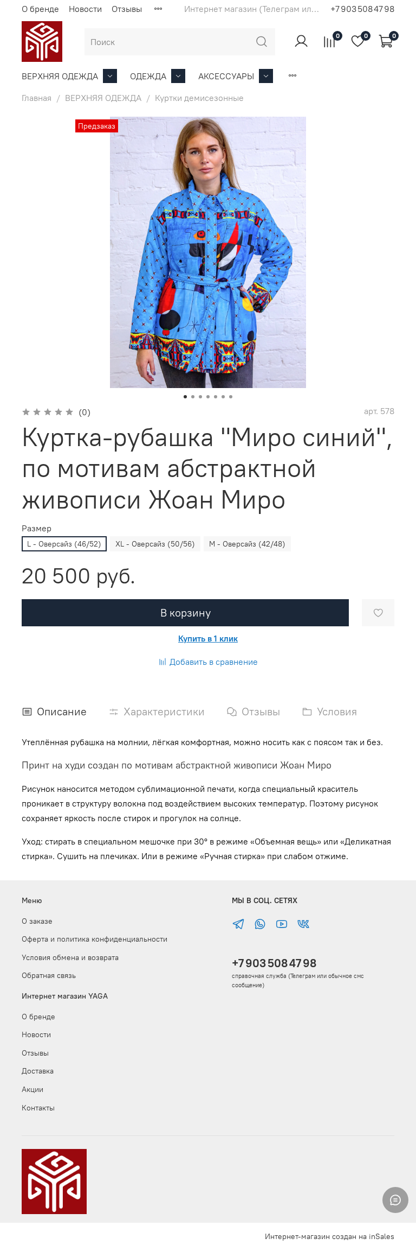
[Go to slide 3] (200, 396)
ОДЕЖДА (148, 76)
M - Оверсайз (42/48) (247, 544)
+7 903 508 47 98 (274, 963)
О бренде (40, 8)
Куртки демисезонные (199, 97)
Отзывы (127, 8)
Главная (36, 97)
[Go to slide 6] (223, 396)
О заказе (37, 921)
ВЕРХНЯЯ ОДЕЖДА (60, 76)
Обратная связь (49, 975)
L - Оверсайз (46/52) (64, 544)
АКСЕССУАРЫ (226, 76)
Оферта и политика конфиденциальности (94, 939)
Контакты (38, 1108)
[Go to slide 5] (215, 396)
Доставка (38, 1071)
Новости (85, 8)
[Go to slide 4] (208, 396)
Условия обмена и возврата (70, 957)
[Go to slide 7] (230, 396)
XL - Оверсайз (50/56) (155, 544)
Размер (36, 528)
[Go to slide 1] (185, 396)
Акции (32, 1089)
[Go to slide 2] (192, 396)
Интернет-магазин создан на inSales (329, 1236)
